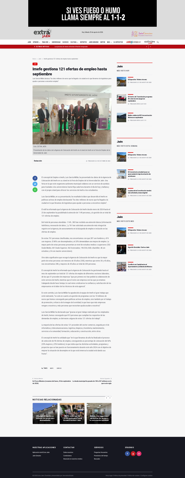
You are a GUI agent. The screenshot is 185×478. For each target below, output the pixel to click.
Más (108, 42)
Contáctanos (67, 456)
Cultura (73, 42)
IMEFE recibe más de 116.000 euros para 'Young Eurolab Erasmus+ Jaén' (72, 418)
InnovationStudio (68, 476)
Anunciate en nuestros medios (72, 459)
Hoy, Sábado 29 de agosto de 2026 (92, 32)
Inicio (34, 59)
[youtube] (133, 453)
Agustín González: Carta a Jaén (138, 247)
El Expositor (118, 42)
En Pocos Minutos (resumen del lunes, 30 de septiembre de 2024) (52, 382)
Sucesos (65, 42)
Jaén (29, 42)
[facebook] (35, 178)
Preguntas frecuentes (100, 452)
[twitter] (35, 184)
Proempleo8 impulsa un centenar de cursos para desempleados (45, 418)
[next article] (147, 47)
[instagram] (139, 453)
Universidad (56, 42)
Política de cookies (133, 476)
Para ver (45, 42)
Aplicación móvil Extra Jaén (41, 452)
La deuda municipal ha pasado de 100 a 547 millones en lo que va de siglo (91, 382)
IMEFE (51, 368)
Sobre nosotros (68, 452)
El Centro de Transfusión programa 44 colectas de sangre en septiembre (140, 99)
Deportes (83, 42)
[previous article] (150, 47)
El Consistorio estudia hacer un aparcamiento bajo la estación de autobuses (139, 174)
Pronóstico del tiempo (101, 456)
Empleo (59, 368)
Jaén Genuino (93, 42)
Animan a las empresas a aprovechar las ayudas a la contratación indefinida (99, 418)
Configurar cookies (146, 476)
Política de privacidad (120, 476)
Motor (102, 42)
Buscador (97, 459)
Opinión (35, 42)
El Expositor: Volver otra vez (137, 79)
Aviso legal (109, 476)
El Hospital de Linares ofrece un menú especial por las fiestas (73, 47)
